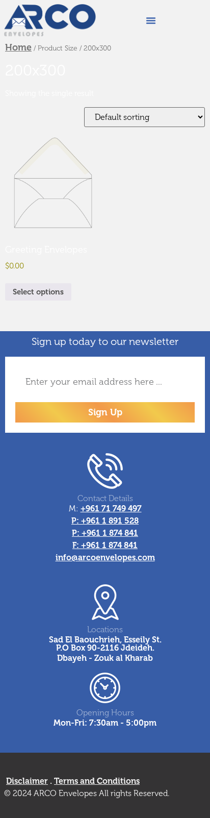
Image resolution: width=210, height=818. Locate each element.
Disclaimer (27, 781)
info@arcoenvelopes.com (105, 557)
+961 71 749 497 (111, 508)
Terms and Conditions (97, 781)
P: (76, 521)
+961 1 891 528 (110, 521)
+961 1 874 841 (110, 533)
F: (76, 545)
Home (18, 47)
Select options (38, 291)
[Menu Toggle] (151, 20)
